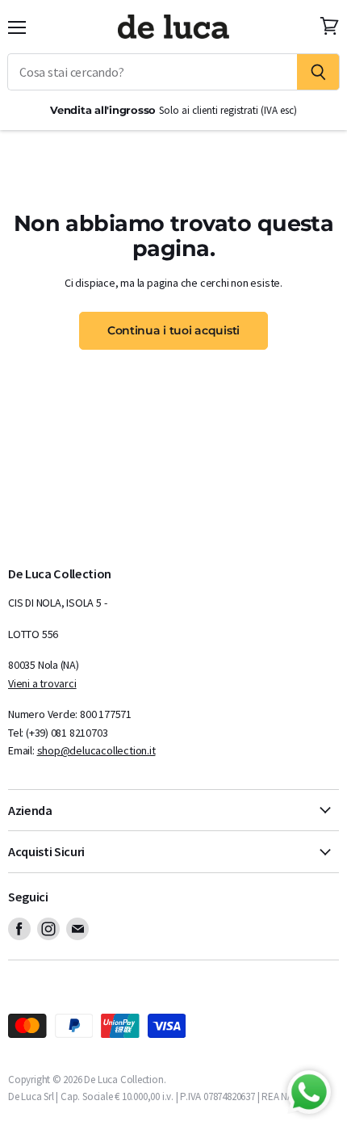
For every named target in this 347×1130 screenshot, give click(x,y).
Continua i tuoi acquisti (173, 330)
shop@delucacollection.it (96, 750)
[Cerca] (318, 71)
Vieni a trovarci (42, 683)
